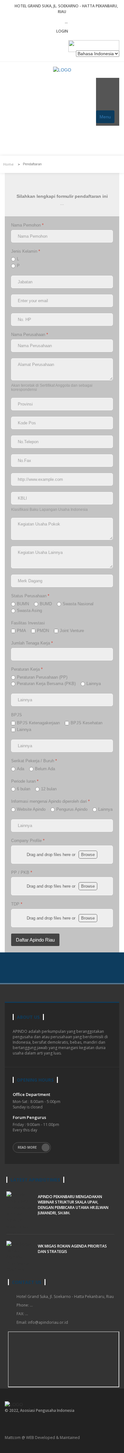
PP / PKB (21, 872)
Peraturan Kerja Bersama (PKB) (46, 684)
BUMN (23, 603)
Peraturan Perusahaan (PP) (42, 677)
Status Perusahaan (30, 595)
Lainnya (93, 684)
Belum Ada (45, 768)
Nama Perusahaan (29, 334)
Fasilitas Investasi (28, 623)
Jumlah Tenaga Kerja (32, 643)
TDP (16, 904)
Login (62, 31)
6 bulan (23, 789)
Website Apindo (31, 809)
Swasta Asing (29, 610)
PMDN (43, 631)
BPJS (16, 715)
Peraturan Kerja (27, 669)
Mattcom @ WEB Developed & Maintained (42, 1437)
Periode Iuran (24, 781)
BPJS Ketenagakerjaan (38, 722)
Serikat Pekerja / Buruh (34, 760)
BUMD (46, 603)
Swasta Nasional (78, 603)
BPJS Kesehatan (86, 722)
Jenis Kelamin (25, 251)
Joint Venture (72, 631)
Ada (20, 768)
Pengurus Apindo (71, 809)
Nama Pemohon (27, 225)
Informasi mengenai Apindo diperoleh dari (50, 801)
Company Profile (28, 840)
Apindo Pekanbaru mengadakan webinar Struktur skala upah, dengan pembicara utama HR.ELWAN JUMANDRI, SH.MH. (73, 1205)
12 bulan (49, 789)
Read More (28, 1147)
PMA (21, 631)
